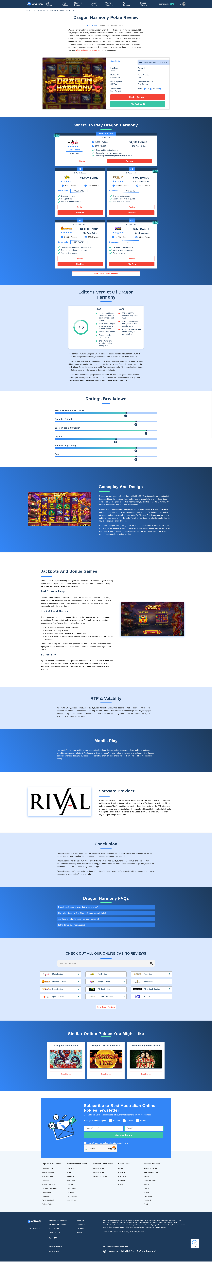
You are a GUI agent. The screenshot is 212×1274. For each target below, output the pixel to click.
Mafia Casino (57, 974)
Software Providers (152, 1164)
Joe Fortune (148, 981)
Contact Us (81, 1224)
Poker (120, 1168)
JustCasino (71, 1188)
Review (82, 161)
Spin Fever (71, 1200)
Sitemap (80, 1232)
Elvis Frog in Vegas (49, 1188)
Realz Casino (149, 974)
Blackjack (122, 1176)
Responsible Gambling (58, 1220)
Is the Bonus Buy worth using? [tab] (71, 925)
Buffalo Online (47, 1204)
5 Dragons (46, 1196)
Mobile (49, 4)
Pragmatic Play (150, 1180)
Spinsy (70, 1184)
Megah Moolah (48, 1172)
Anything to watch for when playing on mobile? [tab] (78, 919)
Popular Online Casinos (77, 1164)
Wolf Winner (72, 1196)
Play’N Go (148, 1196)
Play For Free (136, 104)
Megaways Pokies (100, 1176)
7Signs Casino (104, 981)
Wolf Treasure (47, 1176)
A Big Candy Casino (152, 989)
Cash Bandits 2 (48, 1200)
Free (65, 4)
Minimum (78, 4)
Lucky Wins (71, 1176)
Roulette (121, 1172)
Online (109, 4)
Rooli (69, 1172)
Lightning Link (47, 1168)
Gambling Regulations (57, 1224)
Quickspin (147, 1204)
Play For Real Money (137, 97)
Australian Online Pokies (103, 1164)
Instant (94, 4)
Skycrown (71, 1192)
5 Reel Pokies (98, 1172)
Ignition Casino (58, 997)
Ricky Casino (57, 989)
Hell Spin (147, 997)
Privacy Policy (54, 1232)
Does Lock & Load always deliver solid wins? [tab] (78, 907)
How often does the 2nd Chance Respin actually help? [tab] (82, 913)
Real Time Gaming (151, 1172)
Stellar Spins (72, 1168)
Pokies (126, 4)
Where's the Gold (48, 1184)
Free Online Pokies (40, 10)
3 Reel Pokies (98, 1168)
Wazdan (147, 1188)
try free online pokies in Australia (87, 50)
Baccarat (121, 1180)
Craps (120, 1184)
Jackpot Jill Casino (105, 997)
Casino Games (124, 1164)
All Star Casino (104, 989)
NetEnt (146, 1184)
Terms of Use (54, 1228)
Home (28, 10)
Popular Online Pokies (51, 1164)
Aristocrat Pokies (150, 1168)
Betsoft (146, 1176)
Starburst (45, 1180)
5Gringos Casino (59, 981)
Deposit (143, 4)
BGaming (147, 1192)
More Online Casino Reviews (106, 273)
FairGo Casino (104, 974)
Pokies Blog (81, 1228)
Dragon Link (47, 1192)
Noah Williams (92, 25)
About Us (80, 1220)
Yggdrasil (147, 1200)
